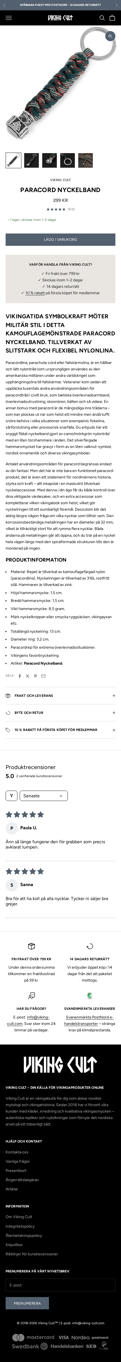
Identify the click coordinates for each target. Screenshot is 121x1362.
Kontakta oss (17, 1152)
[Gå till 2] (31, 160)
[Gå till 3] (49, 160)
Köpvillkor (14, 1244)
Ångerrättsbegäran (22, 1180)
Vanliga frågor (18, 1161)
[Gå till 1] (13, 160)
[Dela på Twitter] (27, 676)
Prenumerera (27, 1303)
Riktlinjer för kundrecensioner (32, 1254)
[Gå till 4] (67, 160)
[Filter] (11, 796)
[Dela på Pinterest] (35, 676)
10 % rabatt (35, 293)
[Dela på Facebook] (19, 676)
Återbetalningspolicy (24, 1235)
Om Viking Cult (19, 1216)
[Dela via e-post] (43, 676)
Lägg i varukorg (60, 239)
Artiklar (12, 1189)
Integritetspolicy (20, 1226)
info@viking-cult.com (88, 1323)
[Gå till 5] (85, 160)
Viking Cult (60, 180)
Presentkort (16, 1170)
